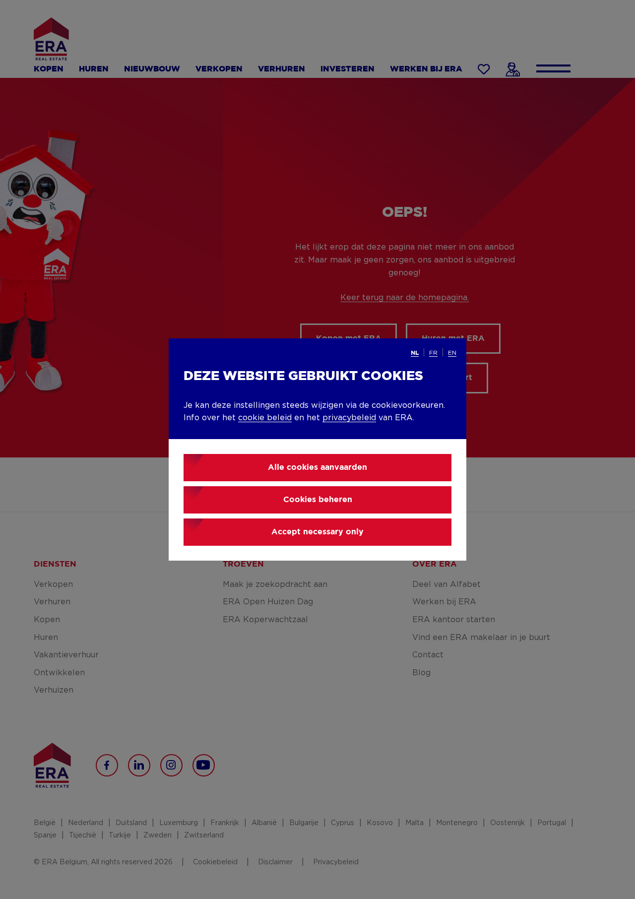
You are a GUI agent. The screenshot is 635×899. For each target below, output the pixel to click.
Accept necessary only (317, 532)
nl (415, 353)
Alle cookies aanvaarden (317, 467)
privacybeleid (349, 418)
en (452, 353)
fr (433, 353)
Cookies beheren (317, 500)
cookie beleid (265, 418)
